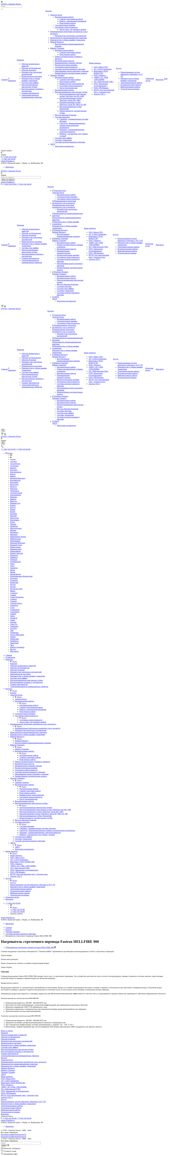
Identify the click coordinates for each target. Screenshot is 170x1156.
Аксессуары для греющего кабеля (72, 29)
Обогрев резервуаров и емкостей (14, 1035)
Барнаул (13, 468)
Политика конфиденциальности (13, 1134)
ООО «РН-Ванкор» (101, 88)
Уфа (11, 630)
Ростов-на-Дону (16, 589)
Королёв (13, 516)
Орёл (12, 566)
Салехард (14, 593)
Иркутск (13, 501)
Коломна (13, 514)
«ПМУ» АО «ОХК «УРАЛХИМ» (101, 78)
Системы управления (63, 140)
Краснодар (14, 518)
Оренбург (14, 568)
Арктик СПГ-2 (99, 94)
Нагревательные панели (64, 90)
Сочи (12, 608)
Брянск (13, 476)
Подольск (14, 578)
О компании (12, 80)
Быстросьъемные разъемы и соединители (17, 1052)
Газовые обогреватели (30, 93)
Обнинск (13, 560)
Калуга (13, 507)
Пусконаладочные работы (131, 85)
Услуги (118, 68)
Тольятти (13, 618)
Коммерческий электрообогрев (71, 84)
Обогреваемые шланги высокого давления (71, 71)
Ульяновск (14, 626)
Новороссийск (16, 549)
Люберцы (14, 526)
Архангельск (15, 464)
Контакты (160, 80)
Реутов (13, 585)
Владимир (14, 482)
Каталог (49, 11)
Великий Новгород (17, 478)
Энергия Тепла (56, 15)
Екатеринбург (15, 495)
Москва (13, 530)
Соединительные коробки (65, 25)
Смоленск (14, 605)
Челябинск (14, 641)
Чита (12, 645)
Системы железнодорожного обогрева (70, 69)
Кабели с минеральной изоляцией (72, 21)
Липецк (13, 524)
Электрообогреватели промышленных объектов (32, 96)
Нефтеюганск (15, 539)
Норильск (14, 555)
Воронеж (13, 489)
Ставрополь (15, 610)
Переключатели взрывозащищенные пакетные (68, 38)
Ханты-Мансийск (17, 635)
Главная (4, 80)
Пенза (12, 570)
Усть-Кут (13, 628)
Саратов (13, 601)
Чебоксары (14, 639)
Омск (12, 564)
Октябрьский (15, 562)
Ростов (13, 587)
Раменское (14, 583)
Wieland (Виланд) (57, 42)
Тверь (12, 616)
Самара (13, 595)
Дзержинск (14, 491)
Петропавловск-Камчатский (21, 576)
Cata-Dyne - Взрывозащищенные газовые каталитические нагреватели (72, 125)
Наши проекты (95, 63)
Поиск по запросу (8, 180)
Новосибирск (15, 551)
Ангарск (13, 462)
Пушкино (14, 580)
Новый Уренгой (16, 553)
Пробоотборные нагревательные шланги (71, 73)
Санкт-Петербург (17, 597)
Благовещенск (15, 472)
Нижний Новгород (17, 543)
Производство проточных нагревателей (32, 73)
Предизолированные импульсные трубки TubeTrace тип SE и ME (72, 95)
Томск (12, 620)
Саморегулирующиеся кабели (71, 19)
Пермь (12, 572)
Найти (4, 1145)
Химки (13, 637)
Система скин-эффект (30, 83)
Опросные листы (150, 80)
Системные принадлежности (66, 27)
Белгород (13, 470)
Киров (12, 510)
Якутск (13, 649)
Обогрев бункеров (29, 70)
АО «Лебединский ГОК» (103, 82)
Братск (12, 474)
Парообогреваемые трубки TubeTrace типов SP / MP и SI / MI (72, 103)
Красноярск (14, 520)
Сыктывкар (14, 612)
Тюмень (13, 622)
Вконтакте (10, 167)
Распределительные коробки (66, 65)
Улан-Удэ (13, 624)
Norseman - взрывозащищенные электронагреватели (71, 131)
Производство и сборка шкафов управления (31, 80)
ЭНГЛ (52, 144)
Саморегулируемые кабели (70, 52)
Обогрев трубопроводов (31, 68)
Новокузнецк (15, 547)
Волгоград (14, 484)
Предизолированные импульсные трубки (30, 86)
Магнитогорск (16, 528)
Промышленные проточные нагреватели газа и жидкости (63, 206)
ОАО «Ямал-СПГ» (101, 67)
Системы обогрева (62, 117)
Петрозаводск (15, 574)
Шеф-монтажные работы (130, 87)
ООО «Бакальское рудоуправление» (101, 85)
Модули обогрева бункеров (65, 115)
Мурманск (14, 532)
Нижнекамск (15, 541)
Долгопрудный (16, 493)
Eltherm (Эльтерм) (57, 48)
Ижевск (13, 499)
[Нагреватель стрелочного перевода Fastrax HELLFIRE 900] (31, 947)
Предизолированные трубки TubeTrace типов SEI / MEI (70, 99)
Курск (12, 522)
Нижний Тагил (16, 545)
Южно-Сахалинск (17, 647)
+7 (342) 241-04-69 (8, 159)
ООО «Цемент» (100, 75)
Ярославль (14, 651)
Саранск (13, 599)
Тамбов (13, 614)
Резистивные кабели (67, 23)
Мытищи (13, 535)
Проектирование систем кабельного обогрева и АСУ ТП (132, 74)
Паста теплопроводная (68, 88)
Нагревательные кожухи (64, 61)
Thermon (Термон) (57, 75)
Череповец (14, 643)
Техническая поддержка (130, 89)
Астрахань (14, 466)
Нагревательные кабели (64, 17)
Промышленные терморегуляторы (68, 63)
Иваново (13, 497)
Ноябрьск (14, 557)
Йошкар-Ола (15, 503)
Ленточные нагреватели (64, 146)
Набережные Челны (18, 537)
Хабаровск (14, 633)
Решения (20, 60)
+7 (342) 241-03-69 (9, 157)
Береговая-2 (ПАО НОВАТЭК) (101, 72)
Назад (14, 662)
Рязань (12, 591)
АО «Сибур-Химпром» (103, 69)
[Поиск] (2, 9)
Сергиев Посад (16, 603)
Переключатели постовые (32, 76)
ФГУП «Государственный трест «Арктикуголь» (104, 91)
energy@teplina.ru (7, 918)
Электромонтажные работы (131, 83)
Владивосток (15, 480)
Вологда (13, 487)
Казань (13, 505)
